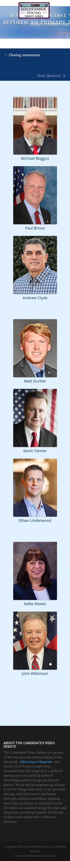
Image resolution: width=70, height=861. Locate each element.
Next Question (49, 76)
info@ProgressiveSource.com (40, 855)
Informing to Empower (36, 762)
